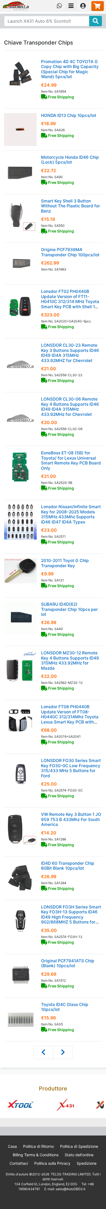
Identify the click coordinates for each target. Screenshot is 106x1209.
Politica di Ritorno (38, 1146)
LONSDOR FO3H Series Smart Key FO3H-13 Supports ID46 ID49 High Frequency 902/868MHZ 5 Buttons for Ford (71, 917)
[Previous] (43, 1052)
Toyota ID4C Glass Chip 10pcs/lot (64, 1007)
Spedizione (86, 1163)
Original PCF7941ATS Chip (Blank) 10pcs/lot (67, 963)
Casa (12, 1146)
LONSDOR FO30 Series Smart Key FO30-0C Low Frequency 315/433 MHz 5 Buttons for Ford (71, 768)
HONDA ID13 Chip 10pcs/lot (68, 115)
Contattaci (19, 1163)
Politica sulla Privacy (52, 1163)
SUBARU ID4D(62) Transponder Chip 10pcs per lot (69, 609)
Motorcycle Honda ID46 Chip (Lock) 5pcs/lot (70, 160)
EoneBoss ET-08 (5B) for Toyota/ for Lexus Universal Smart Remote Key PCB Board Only (71, 460)
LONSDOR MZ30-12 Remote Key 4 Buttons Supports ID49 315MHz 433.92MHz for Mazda (70, 660)
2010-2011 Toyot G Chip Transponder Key (65, 563)
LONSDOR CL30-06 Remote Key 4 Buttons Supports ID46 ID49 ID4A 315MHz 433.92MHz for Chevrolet (70, 406)
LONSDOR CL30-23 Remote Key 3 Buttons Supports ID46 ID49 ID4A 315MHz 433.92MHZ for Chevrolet (70, 353)
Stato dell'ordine (79, 1154)
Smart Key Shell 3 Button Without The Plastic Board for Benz (70, 206)
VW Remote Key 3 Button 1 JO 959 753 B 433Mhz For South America (71, 819)
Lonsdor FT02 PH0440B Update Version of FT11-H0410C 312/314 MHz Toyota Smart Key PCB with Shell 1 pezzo (70, 301)
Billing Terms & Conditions (35, 1154)
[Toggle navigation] (71, 6)
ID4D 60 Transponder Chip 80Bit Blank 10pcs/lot (67, 866)
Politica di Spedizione (79, 1146)
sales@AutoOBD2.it (70, 1189)
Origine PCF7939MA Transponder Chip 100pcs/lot (70, 252)
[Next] (63, 1052)
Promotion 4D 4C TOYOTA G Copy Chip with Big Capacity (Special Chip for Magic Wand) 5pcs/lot (70, 69)
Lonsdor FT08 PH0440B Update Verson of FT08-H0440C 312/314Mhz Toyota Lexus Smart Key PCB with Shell (69, 716)
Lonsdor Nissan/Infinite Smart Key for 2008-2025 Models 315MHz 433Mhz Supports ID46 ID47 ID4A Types (71, 514)
